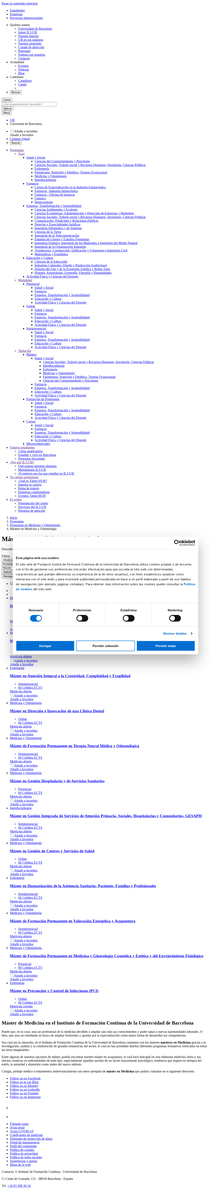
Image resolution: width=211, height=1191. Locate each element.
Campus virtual (20, 138)
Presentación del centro (33, 503)
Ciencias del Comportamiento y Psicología (62, 161)
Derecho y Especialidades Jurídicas (57, 224)
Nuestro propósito (29, 43)
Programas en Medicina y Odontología (35, 525)
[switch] (82, 618)
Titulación (24, 351)
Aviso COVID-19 (21, 1131)
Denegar (45, 646)
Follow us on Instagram (25, 1097)
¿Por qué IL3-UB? (22, 462)
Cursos (30, 421)
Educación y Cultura (39, 258)
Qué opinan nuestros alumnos (37, 466)
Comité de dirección (31, 47)
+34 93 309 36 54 (19, 1185)
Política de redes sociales (26, 1157)
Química (40, 198)
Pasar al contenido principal (20, 3)
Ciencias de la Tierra (48, 232)
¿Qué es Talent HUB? (32, 481)
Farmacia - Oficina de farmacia (55, 194)
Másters (31, 354)
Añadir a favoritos (26, 131)
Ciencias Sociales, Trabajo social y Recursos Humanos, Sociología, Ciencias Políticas (90, 165)
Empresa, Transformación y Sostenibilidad (53, 206)
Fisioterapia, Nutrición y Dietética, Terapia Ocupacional (71, 172)
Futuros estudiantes (22, 447)
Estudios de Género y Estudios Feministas (62, 239)
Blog (21, 73)
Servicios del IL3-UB (32, 507)
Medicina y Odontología (50, 176)
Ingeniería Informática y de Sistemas (58, 228)
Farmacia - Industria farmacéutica (56, 191)
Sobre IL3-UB (27, 32)
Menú (6, 112)
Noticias (23, 69)
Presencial (33, 284)
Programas (17, 150)
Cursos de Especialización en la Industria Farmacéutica (70, 187)
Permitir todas (166, 646)
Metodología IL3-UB (32, 469)
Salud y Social (35, 157)
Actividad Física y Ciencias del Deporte (52, 276)
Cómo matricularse (30, 451)
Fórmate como (19, 1124)
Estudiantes (17, 10)
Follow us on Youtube (24, 1093)
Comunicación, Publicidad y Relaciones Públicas (66, 220)
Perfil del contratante (23, 1146)
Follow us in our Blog (24, 1082)
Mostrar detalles (175, 633)
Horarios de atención (31, 510)
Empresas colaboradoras (34, 492)
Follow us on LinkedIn (25, 1089)
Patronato (24, 51)
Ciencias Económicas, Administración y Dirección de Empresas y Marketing (84, 213)
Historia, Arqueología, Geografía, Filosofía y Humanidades (73, 272)
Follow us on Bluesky (24, 1086)
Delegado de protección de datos (31, 1138)
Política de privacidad (24, 1153)
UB (12, 120)
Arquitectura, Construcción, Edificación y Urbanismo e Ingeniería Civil (81, 250)
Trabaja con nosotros (31, 54)
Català (22, 84)
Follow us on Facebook (25, 1078)
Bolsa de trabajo (28, 488)
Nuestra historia (28, 36)
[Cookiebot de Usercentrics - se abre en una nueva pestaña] (177, 543)
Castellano (25, 80)
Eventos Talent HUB (32, 496)
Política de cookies (22, 1150)
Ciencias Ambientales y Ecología (56, 209)
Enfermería (42, 168)
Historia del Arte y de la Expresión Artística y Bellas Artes (72, 269)
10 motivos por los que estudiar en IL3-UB (46, 473)
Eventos (23, 66)
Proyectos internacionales (26, 18)
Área (21, 154)
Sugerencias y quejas (23, 1161)
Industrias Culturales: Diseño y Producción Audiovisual (71, 265)
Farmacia (32, 183)
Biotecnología (44, 202)
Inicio (13, 517)
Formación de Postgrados (42, 399)
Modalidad (25, 280)
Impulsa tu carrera (29, 484)
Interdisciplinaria (45, 180)
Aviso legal (17, 1127)
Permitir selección (105, 646)
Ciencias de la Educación (51, 261)
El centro (16, 499)
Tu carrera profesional (24, 477)
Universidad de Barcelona (35, 28)
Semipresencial (36, 328)
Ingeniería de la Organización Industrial (60, 246)
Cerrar (7, 99)
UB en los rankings (30, 40)
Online (30, 306)
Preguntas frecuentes (31, 458)
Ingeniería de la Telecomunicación (57, 235)
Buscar (16, 92)
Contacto (24, 58)
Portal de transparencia (24, 1142)
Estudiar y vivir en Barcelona (37, 455)
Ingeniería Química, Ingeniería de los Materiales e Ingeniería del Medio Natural (86, 243)
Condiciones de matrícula (26, 1135)
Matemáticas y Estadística (51, 254)
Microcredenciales (38, 443)
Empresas (16, 14)
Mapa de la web (20, 1164)
